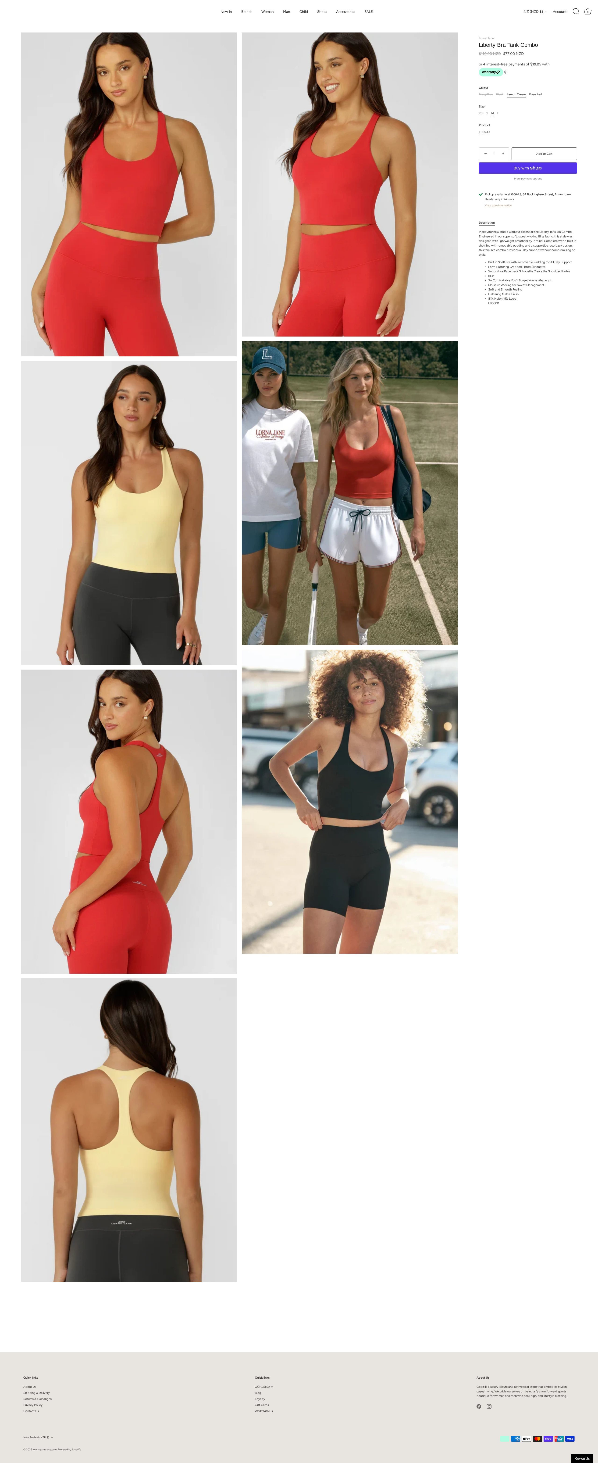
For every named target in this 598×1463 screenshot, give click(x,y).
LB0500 (484, 132)
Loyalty (260, 1399)
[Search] (576, 12)
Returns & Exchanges (37, 1399)
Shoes (322, 11)
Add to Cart (544, 153)
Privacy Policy (33, 1405)
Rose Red (535, 94)
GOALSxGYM (264, 1386)
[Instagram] (489, 1406)
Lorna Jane (486, 38)
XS (481, 113)
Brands (246, 11)
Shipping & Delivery (36, 1393)
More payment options (528, 178)
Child (303, 11)
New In (226, 11)
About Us (29, 1386)
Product (484, 125)
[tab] (489, 222)
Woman (267, 11)
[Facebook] (479, 1406)
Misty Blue (486, 94)
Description (487, 222)
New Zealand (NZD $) (36, 1437)
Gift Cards (262, 1405)
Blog (258, 1393)
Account (560, 11)
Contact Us (31, 1411)
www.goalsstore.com (45, 1449)
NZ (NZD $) (533, 11)
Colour (483, 88)
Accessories (345, 11)
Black (499, 94)
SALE (368, 11)
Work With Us (264, 1411)
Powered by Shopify (69, 1449)
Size (481, 106)
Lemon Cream (516, 94)
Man (286, 11)
